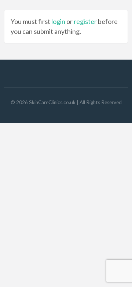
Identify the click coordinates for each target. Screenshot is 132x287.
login (58, 21)
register (85, 21)
